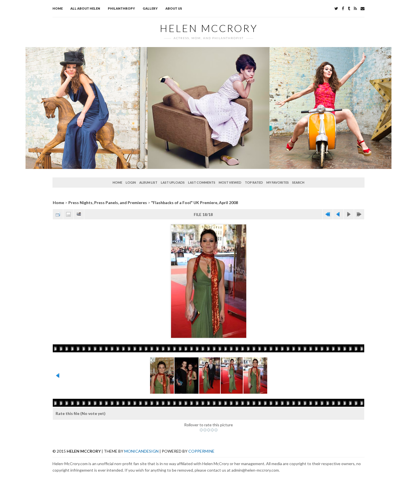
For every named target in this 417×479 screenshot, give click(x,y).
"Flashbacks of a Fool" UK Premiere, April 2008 (194, 202)
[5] (216, 430)
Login (131, 182)
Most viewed (230, 182)
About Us (173, 8)
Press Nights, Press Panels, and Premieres (107, 202)
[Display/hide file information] (68, 214)
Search (298, 182)
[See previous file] (338, 214)
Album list (148, 182)
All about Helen (85, 8)
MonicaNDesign (141, 451)
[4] (212, 430)
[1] (201, 430)
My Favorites (277, 182)
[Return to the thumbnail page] (58, 214)
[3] (208, 430)
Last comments (201, 182)
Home (57, 8)
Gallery (150, 8)
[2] (205, 430)
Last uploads (173, 182)
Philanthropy (121, 8)
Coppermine (201, 451)
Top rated (254, 182)
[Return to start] (328, 214)
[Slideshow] (79, 214)
